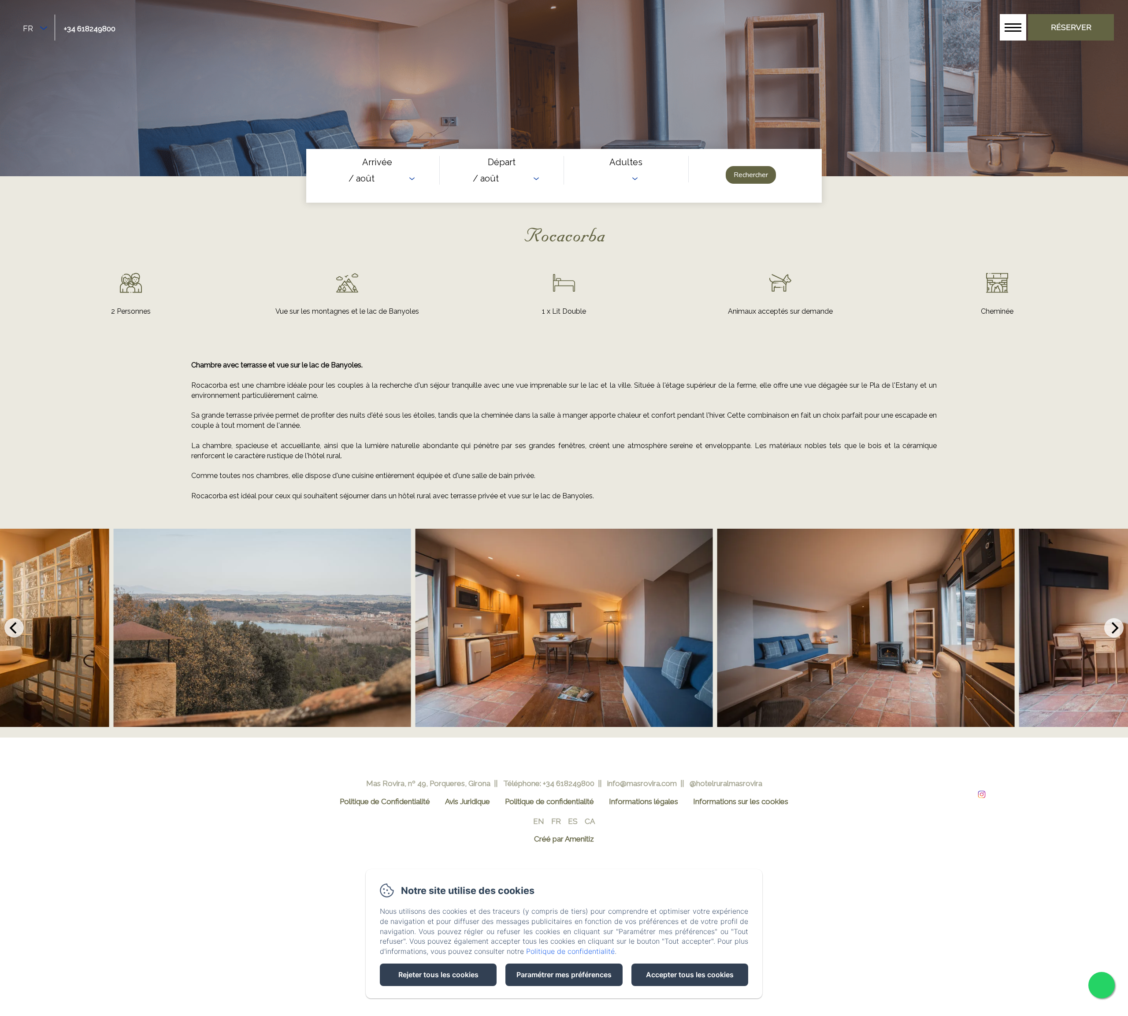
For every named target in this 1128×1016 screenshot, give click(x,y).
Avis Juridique (467, 801)
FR (556, 821)
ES (573, 821)
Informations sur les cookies (740, 801)
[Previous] (14, 628)
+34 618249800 (89, 28)
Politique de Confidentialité (385, 801)
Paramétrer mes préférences (564, 974)
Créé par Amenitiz (564, 838)
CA (590, 821)
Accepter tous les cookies (690, 974)
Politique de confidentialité (549, 801)
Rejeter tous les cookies (438, 974)
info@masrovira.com (642, 783)
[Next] (1114, 628)
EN (538, 821)
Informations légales (643, 801)
